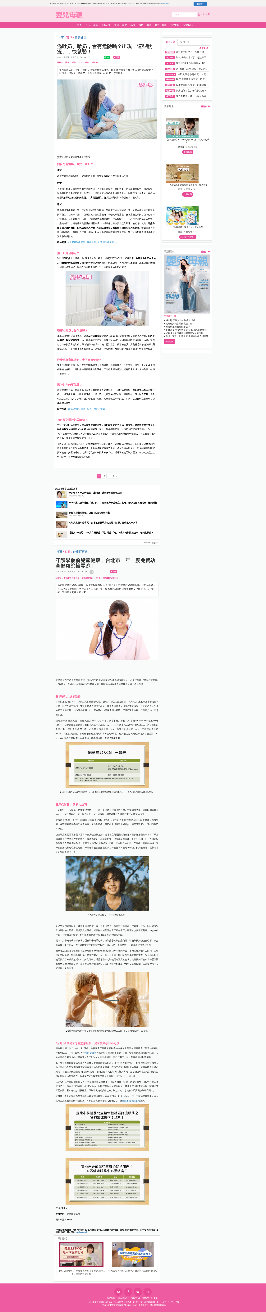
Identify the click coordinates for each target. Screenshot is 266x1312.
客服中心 (135, 1298)
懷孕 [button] (79, 24)
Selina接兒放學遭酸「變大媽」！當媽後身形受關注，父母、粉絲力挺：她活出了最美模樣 (113, 502)
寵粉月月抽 (188, 24)
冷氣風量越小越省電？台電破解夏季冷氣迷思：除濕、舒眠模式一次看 (103, 522)
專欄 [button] (116, 24)
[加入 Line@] (138, 1292)
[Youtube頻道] (118, 1292)
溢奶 (74, 62)
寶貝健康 (80, 37)
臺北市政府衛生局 (71, 578)
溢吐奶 (95, 62)
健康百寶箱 (80, 551)
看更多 (203, 48)
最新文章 (170, 42)
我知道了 (200, 4)
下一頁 (113, 476)
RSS (156, 1298)
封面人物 (106, 24)
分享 (91, 572)
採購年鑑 (174, 24)
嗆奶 (87, 62)
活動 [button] (141, 24)
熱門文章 (185, 42)
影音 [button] (124, 24)
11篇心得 (188, 194)
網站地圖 (111, 1298)
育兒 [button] (87, 24)
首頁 (61, 37)
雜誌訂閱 (169, 341)
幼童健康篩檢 (88, 578)
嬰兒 (67, 62)
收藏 (117, 57)
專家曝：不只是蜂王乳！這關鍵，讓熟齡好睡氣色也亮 (95, 492)
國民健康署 (90, 1053)
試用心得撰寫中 (188, 236)
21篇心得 (188, 152)
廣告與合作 (147, 1298)
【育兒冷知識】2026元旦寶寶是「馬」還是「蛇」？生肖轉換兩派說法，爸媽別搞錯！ (111, 532)
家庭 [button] (95, 24)
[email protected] (81, 1232)
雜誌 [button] (149, 24)
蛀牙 (98, 578)
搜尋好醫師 (160, 24)
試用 (133, 24)
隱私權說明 (166, 4)
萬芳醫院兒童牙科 (111, 578)
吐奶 (81, 62)
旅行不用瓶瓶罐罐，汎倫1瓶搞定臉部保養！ (90, 512)
